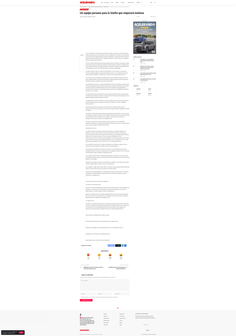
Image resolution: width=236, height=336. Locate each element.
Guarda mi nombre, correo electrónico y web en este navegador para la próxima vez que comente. (99, 297)
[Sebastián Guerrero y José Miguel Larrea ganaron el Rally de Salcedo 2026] (136, 61)
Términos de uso (11, 333)
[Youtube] (150, 94)
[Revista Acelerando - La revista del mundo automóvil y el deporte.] (87, 2)
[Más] (142, 2)
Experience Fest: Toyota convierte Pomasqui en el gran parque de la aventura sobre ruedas (147, 67)
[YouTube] (154, 330)
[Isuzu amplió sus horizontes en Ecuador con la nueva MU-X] (136, 80)
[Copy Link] (145, 17)
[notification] (147, 2)
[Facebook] (138, 90)
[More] (148, 17)
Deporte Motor (84, 9)
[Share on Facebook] (141, 17)
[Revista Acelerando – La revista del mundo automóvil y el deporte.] (84, 330)
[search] (149, 2)
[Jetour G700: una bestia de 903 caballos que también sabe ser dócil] (136, 74)
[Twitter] (150, 90)
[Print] (146, 17)
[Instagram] (138, 94)
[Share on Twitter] (143, 17)
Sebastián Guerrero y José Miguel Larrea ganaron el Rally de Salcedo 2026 (147, 60)
